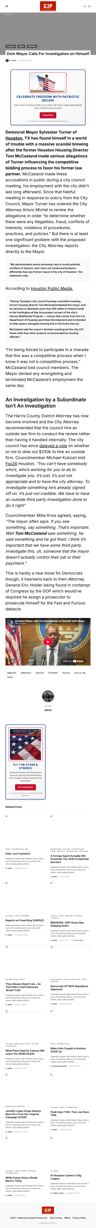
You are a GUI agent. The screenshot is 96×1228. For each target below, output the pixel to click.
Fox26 (11, 463)
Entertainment (11, 1106)
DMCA (67, 1218)
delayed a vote (53, 445)
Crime (16, 916)
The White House (18, 849)
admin (48, 710)
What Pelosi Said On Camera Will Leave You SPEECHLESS (25, 1052)
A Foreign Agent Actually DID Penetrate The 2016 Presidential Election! (69, 859)
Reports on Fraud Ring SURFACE (25, 920)
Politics (21, 46)
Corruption (10, 46)
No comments (78, 940)
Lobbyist (17, 1171)
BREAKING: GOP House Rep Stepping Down (67, 924)
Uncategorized (11, 1046)
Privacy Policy (79, 1218)
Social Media (24, 916)
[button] (7, 6)
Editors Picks (75, 979)
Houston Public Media (51, 288)
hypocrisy (53, 673)
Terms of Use (56, 1218)
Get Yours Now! (25, 787)
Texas (10, 677)
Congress (54, 916)
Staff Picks (32, 46)
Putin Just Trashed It (18, 853)
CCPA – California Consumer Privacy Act (28, 1218)
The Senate (55, 918)
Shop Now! (48, 115)
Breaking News (56, 849)
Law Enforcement (77, 849)
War (26, 849)
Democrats (26, 673)
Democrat (11, 673)
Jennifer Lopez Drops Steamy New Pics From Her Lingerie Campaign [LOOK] (23, 1114)
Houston (14, 138)
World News (83, 851)
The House (78, 916)
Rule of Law (79, 673)
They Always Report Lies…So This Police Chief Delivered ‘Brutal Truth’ (23, 987)
